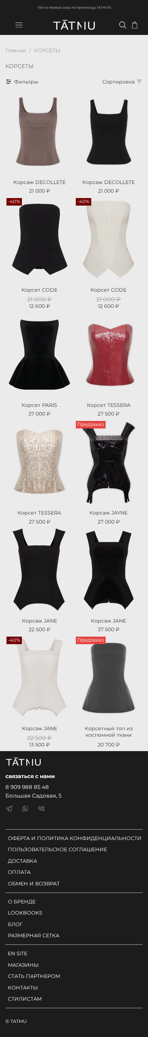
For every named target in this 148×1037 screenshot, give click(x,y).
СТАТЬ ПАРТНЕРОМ (34, 976)
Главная (15, 50)
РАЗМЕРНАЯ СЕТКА (33, 935)
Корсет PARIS (39, 405)
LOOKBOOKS (25, 913)
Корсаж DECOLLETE (39, 182)
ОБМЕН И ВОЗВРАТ (34, 883)
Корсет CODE (39, 290)
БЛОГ (15, 924)
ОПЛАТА (19, 872)
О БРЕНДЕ (22, 901)
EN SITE (17, 953)
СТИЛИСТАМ (25, 999)
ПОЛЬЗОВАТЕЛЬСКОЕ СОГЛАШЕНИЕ (57, 849)
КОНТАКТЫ (23, 987)
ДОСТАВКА (22, 861)
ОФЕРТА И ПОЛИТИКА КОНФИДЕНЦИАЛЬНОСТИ (75, 838)
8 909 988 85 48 (27, 787)
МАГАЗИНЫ (23, 965)
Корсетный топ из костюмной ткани (109, 731)
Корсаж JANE (39, 621)
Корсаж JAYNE (108, 512)
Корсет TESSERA (108, 405)
